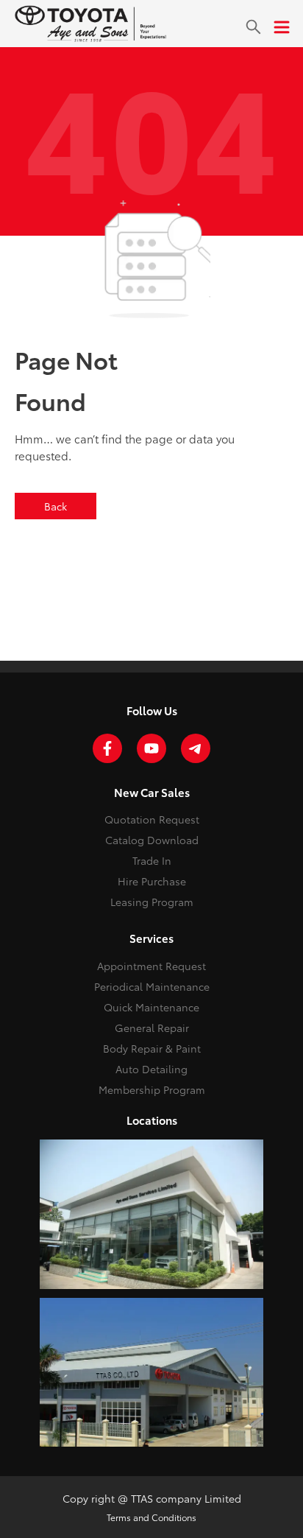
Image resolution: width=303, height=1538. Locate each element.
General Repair (152, 1027)
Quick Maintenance (151, 1007)
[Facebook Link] (107, 748)
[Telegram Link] (195, 748)
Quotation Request (151, 819)
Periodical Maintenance (152, 986)
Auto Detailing (151, 1068)
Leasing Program (151, 901)
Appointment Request (151, 965)
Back (55, 506)
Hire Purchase (152, 881)
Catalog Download (152, 839)
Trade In (151, 860)
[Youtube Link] (151, 748)
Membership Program (152, 1089)
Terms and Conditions (151, 1517)
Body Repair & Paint (152, 1048)
